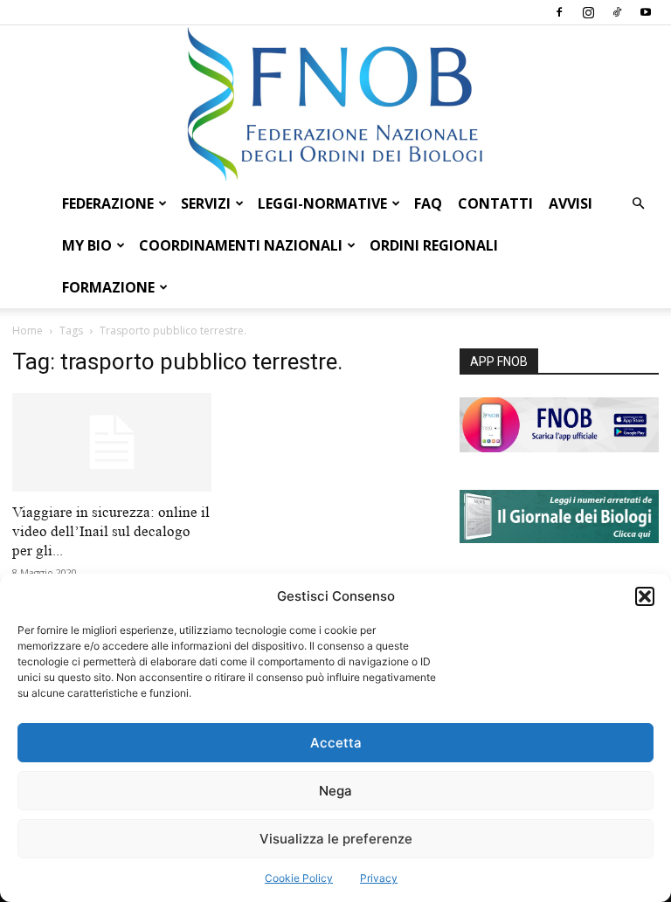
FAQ (428, 203)
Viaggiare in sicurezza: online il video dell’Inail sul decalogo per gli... (111, 531)
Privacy (379, 878)
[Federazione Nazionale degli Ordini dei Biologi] (335, 103)
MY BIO (87, 245)
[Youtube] (646, 12)
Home (27, 330)
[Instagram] (588, 12)
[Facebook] (559, 12)
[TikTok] (617, 12)
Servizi (206, 203)
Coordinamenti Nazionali (240, 245)
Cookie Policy (299, 878)
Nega (335, 790)
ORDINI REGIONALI (434, 245)
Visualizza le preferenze (335, 838)
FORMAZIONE (108, 287)
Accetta (336, 742)
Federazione (108, 203)
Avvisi (570, 203)
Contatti (495, 203)
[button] (645, 596)
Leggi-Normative (322, 203)
